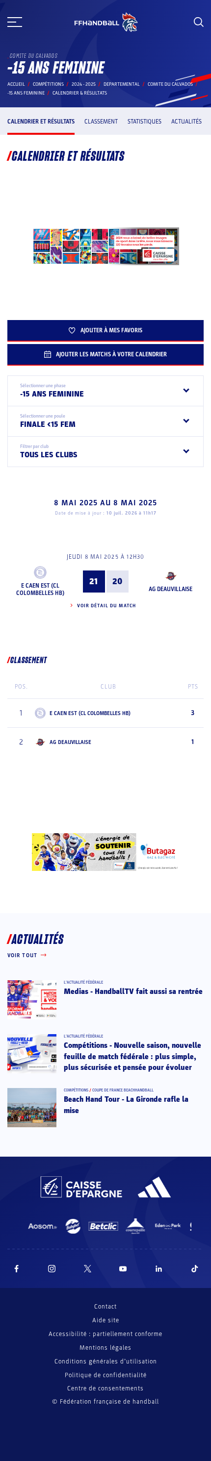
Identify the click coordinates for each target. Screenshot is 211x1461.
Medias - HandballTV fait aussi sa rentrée (133, 991)
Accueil (16, 84)
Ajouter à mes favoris (111, 330)
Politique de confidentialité (106, 1375)
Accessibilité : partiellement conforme (105, 1334)
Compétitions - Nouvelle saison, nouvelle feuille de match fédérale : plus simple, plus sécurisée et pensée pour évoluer (132, 1056)
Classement (101, 121)
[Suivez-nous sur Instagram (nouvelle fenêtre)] (52, 1268)
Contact (105, 1307)
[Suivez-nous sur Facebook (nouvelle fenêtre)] (16, 1268)
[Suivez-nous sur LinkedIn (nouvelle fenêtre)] (159, 1268)
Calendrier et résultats (41, 121)
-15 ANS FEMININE (26, 93)
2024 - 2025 (84, 84)
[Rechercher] (199, 22)
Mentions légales (105, 1348)
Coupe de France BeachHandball (123, 1090)
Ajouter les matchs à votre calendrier (111, 354)
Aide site (105, 1320)
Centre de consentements (105, 1388)
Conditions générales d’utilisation (105, 1361)
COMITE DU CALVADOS (170, 84)
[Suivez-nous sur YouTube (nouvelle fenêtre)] (123, 1268)
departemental (122, 84)
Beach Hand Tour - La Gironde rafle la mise (126, 1104)
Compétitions (48, 84)
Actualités (186, 121)
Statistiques (144, 121)
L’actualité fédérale (83, 982)
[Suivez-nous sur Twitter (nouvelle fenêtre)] (87, 1268)
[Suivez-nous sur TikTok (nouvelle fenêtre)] (195, 1268)
